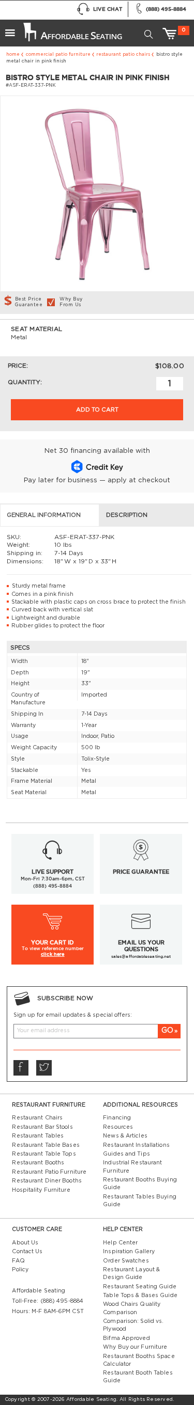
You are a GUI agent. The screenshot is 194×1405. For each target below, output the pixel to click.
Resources (118, 1127)
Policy (20, 1269)
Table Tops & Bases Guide (140, 1295)
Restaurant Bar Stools (42, 1127)
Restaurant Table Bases (45, 1145)
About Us (25, 1242)
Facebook (20, 1067)
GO (167, 1030)
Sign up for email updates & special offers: (72, 1015)
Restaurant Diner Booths (46, 1180)
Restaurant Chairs (37, 1117)
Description (126, 515)
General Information (44, 515)
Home (13, 54)
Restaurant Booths (38, 1162)
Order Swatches (125, 1261)
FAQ (18, 1261)
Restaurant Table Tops (44, 1154)
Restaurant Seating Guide (139, 1286)
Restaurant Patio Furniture (49, 1172)
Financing (117, 1117)
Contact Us (27, 1251)
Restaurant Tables (38, 1136)
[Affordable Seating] (72, 29)
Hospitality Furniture (41, 1190)
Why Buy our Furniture (135, 1347)
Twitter (43, 1067)
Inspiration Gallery (129, 1251)
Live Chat (107, 9)
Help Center (120, 1242)
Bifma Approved (126, 1338)
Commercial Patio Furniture (58, 54)
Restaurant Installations (136, 1145)
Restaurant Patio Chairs (123, 54)
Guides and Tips (126, 1154)
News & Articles (125, 1136)
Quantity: (25, 382)
